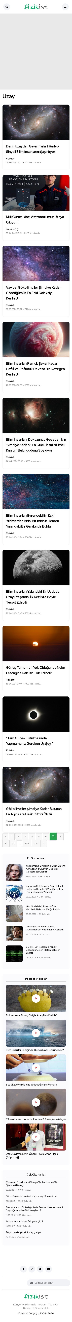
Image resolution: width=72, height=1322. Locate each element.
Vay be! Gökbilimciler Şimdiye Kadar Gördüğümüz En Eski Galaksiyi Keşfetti (33, 293)
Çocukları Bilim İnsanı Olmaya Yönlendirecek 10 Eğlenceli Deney (31, 1184)
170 (36, 843)
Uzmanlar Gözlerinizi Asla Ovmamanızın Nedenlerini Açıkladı (44, 928)
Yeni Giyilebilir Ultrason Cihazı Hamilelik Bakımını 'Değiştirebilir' (43, 908)
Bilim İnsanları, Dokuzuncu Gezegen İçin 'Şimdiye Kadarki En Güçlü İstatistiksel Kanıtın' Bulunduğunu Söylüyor (36, 445)
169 (27, 843)
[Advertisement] (36, 51)
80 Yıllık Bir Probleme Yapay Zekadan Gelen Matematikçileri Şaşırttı (43, 949)
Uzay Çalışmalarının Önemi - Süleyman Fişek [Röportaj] (32, 1155)
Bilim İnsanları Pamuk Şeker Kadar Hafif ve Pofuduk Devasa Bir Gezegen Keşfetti (35, 369)
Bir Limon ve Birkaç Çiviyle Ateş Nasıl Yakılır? (32, 1015)
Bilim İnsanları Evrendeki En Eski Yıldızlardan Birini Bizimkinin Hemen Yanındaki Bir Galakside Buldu (32, 521)
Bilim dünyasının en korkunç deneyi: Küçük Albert (32, 1196)
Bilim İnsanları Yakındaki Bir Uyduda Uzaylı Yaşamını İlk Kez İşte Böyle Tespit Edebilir (32, 597)
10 (13, 843)
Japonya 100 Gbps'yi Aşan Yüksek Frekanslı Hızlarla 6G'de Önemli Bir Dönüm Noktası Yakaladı (45, 888)
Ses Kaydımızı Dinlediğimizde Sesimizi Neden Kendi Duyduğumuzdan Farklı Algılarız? (34, 1209)
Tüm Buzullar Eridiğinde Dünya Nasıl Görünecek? (35, 1050)
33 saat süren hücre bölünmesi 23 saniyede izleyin (36, 1119)
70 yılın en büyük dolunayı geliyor (24, 1232)
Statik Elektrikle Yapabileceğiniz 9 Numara (31, 1084)
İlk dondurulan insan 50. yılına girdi (24, 1221)
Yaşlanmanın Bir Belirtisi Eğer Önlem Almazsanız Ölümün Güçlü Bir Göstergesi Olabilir (45, 868)
